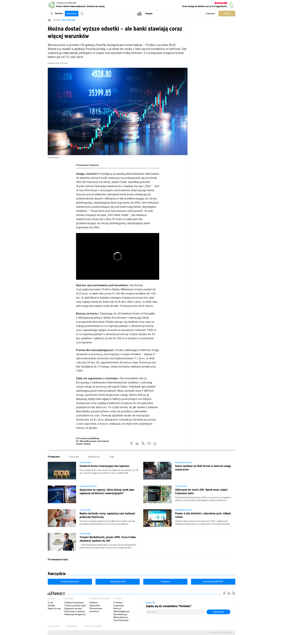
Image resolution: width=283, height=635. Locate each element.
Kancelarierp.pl (120, 614)
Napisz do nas (54, 608)
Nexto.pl (117, 608)
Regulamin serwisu (73, 608)
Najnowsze (94, 456)
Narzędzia (57, 573)
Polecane (74, 456)
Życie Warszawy (121, 620)
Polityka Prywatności (74, 602)
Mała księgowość (121, 611)
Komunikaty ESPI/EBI (213, 581)
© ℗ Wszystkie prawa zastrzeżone (92, 441)
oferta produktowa (93, 626)
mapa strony (53, 626)
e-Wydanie (210, 13)
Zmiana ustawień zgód (75, 605)
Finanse (149, 13)
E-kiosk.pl (117, 602)
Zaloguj (226, 13)
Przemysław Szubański (87, 165)
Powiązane (54, 456)
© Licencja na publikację (88, 438)
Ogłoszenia (94, 605)
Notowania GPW (117, 581)
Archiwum (94, 611)
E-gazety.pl (118, 605)
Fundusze (165, 581)
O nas (50, 602)
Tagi (111, 456)
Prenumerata (95, 608)
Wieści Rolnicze (120, 617)
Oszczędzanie (68, 20)
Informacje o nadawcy (74, 611)
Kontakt (51, 605)
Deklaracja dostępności (75, 614)
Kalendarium (71, 626)
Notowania (72, 14)
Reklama (93, 602)
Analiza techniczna (70, 581)
